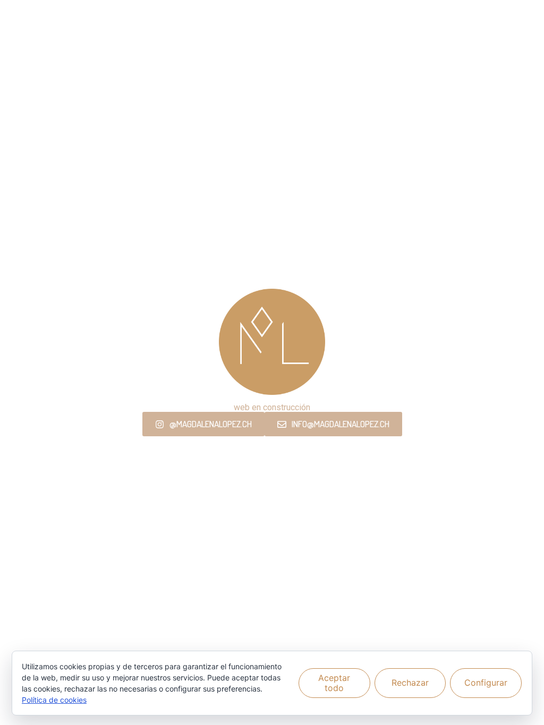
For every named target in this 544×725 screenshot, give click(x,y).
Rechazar (410, 682)
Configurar (485, 682)
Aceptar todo (334, 682)
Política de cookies (54, 699)
